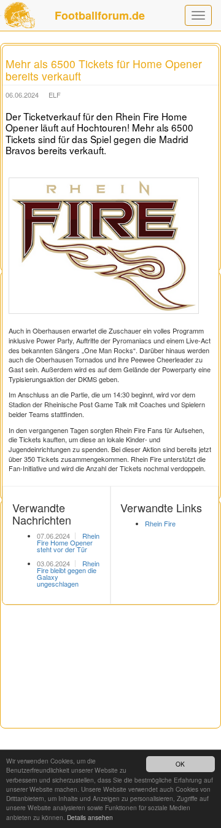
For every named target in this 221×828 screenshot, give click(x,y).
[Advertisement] (110, 715)
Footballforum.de (100, 15)
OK (180, 763)
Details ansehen (90, 817)
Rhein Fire (160, 523)
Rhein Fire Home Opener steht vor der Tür (68, 542)
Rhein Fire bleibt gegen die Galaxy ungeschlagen (68, 573)
